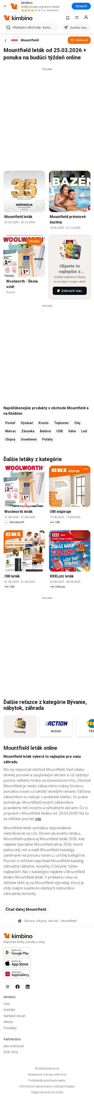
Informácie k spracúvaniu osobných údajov (47, 1086)
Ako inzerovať (13, 1046)
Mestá (8, 1022)
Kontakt (9, 1009)
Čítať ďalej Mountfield (25, 909)
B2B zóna (10, 1052)
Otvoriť (81, 6)
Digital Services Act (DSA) (47, 1092)
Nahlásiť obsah (14, 1016)
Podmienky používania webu (47, 1080)
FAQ (6, 1004)
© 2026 (47, 1068)
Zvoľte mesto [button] (79, 27)
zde (38, 818)
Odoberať (81, 40)
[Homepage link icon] (19, 921)
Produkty (10, 1028)
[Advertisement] (47, 118)
